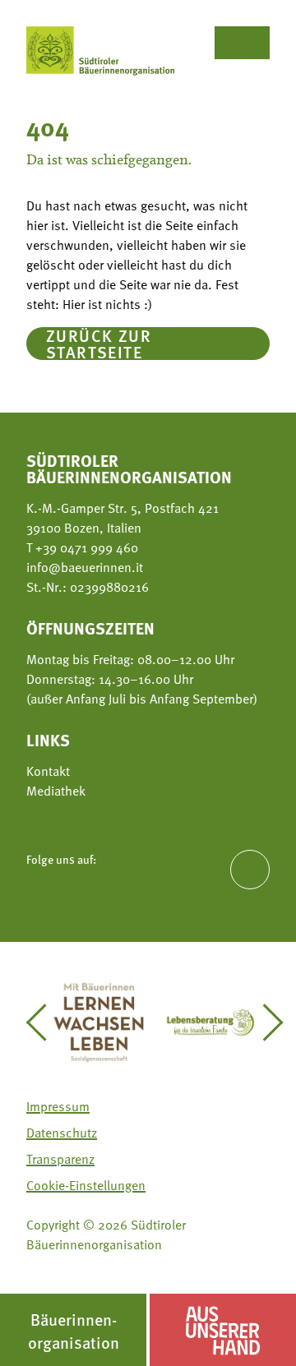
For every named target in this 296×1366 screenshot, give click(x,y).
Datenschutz (61, 1132)
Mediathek (56, 791)
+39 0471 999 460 (85, 547)
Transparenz (60, 1159)
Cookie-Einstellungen (86, 1185)
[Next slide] (265, 1022)
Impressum (58, 1106)
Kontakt (48, 771)
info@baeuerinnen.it (84, 567)
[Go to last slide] (44, 1022)
